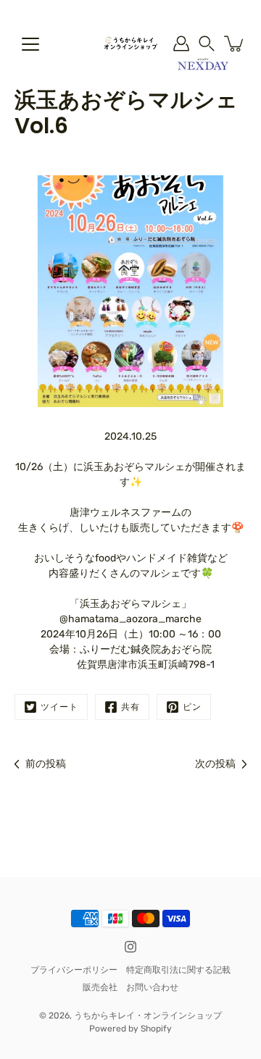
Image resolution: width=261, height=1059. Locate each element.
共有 (130, 707)
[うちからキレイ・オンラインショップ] (131, 43)
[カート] (234, 43)
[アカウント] (181, 43)
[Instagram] (130, 947)
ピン (192, 707)
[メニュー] (30, 44)
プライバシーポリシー (73, 970)
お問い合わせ (152, 987)
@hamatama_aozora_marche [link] (130, 619)
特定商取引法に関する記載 (178, 970)
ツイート (59, 707)
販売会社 (100, 987)
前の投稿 (45, 764)
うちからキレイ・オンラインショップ (148, 1015)
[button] (207, 43)
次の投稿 (215, 764)
